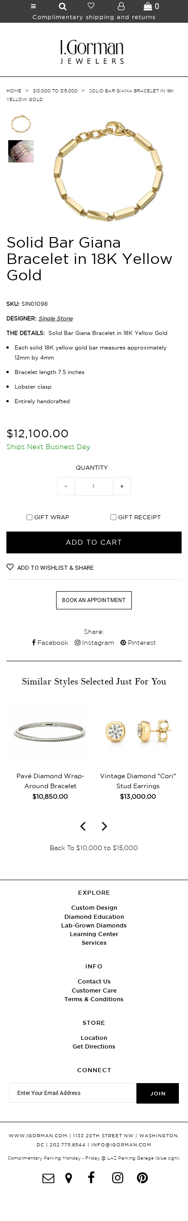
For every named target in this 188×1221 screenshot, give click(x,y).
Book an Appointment (94, 600)
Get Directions (94, 1046)
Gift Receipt (139, 517)
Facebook (52, 642)
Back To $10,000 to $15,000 (94, 847)
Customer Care (94, 990)
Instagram (97, 642)
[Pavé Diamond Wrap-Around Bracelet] (50, 760)
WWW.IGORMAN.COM (38, 1135)
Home (13, 90)
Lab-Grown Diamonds (94, 925)
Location (94, 1037)
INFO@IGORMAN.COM (121, 1144)
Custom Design (94, 907)
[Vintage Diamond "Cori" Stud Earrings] (138, 760)
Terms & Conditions (94, 999)
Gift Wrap (51, 517)
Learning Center (94, 934)
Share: (94, 631)
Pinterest (141, 642)
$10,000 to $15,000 (55, 90)
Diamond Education (94, 916)
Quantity (92, 467)
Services (94, 942)
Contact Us (94, 981)
